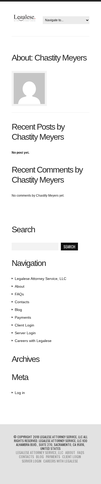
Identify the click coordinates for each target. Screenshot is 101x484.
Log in (20, 393)
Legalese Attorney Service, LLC (40, 279)
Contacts (22, 302)
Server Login (25, 333)
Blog (18, 310)
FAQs (19, 294)
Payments (23, 317)
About (19, 286)
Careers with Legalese (33, 341)
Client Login (24, 325)
